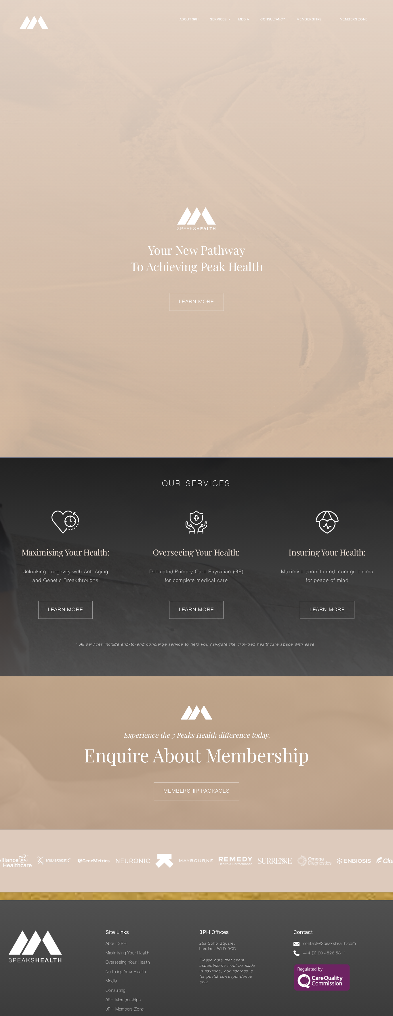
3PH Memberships (123, 1000)
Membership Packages (196, 791)
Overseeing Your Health (128, 962)
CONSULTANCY (272, 19)
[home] (34, 22)
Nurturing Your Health (126, 972)
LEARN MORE (196, 302)
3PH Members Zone (125, 1009)
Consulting (116, 991)
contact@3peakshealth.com (329, 944)
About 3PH (189, 19)
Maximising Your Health (128, 953)
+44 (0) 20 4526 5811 (324, 953)
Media (243, 19)
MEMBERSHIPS (309, 19)
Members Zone (354, 19)
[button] (218, 19)
